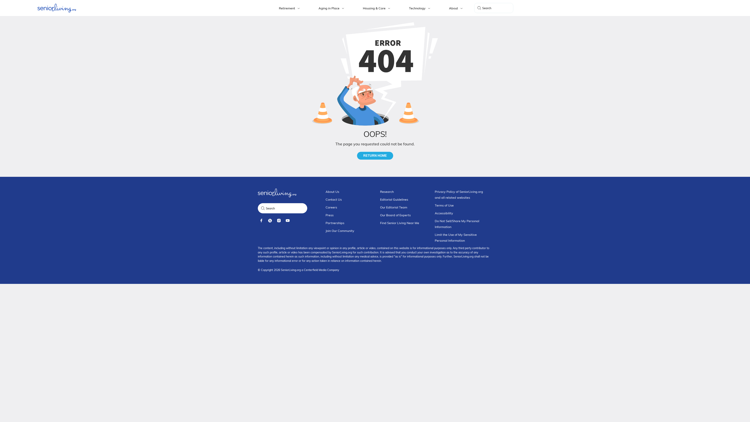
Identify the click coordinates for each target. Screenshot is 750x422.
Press (330, 215)
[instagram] (278, 220)
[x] (270, 220)
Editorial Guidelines (394, 199)
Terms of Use (444, 205)
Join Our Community (340, 231)
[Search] (479, 8)
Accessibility (444, 213)
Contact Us (334, 199)
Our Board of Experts (395, 215)
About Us (332, 192)
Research (387, 192)
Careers (331, 207)
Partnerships (335, 223)
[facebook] (261, 220)
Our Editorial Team (393, 207)
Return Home (375, 155)
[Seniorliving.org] (57, 8)
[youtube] (287, 220)
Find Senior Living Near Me (399, 223)
